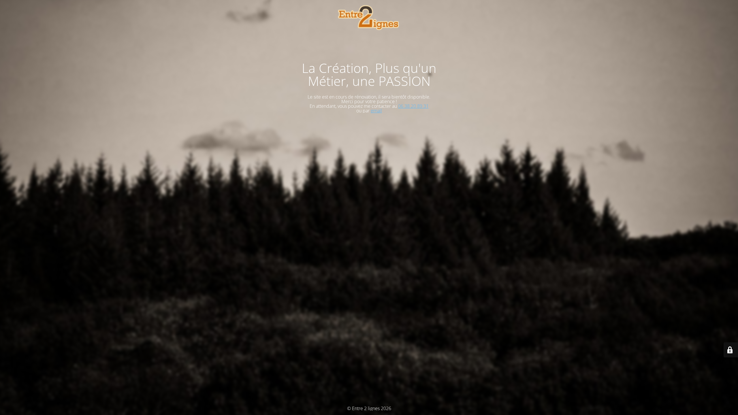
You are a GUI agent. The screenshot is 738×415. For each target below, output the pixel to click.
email (376, 110)
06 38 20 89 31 (413, 106)
